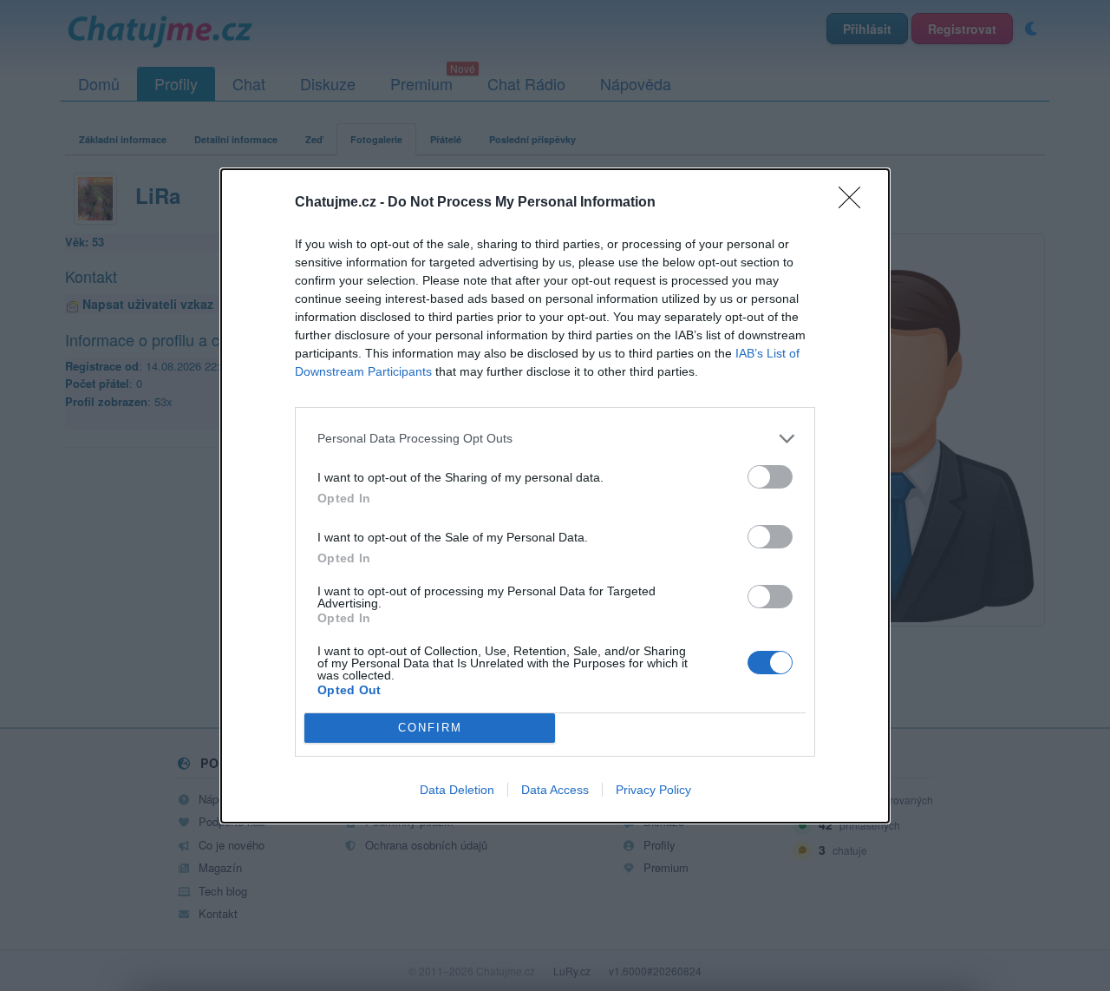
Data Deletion (457, 790)
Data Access (555, 790)
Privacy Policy (653, 790)
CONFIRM (430, 727)
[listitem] (555, 439)
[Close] (855, 203)
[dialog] (555, 496)
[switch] (770, 477)
